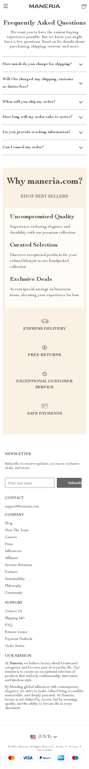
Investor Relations (18, 565)
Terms (59, 746)
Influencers (13, 551)
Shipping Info (15, 618)
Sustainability (15, 579)
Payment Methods (18, 639)
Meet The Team (17, 530)
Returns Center (16, 632)
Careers (11, 537)
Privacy (73, 746)
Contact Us (13, 611)
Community (13, 593)
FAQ (8, 625)
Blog (8, 523)
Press (9, 544)
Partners (11, 572)
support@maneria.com (22, 506)
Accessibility (44, 750)
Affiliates (11, 558)
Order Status (14, 646)
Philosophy (13, 586)
